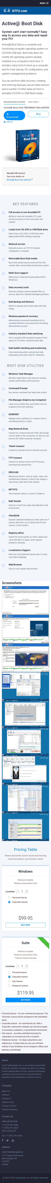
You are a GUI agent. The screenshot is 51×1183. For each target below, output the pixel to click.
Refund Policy (8, 1102)
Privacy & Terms (9, 1106)
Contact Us (6, 1098)
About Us (6, 1091)
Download (12, 117)
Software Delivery (9, 1109)
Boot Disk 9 (33, 102)
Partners (5, 1095)
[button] (44, 3)
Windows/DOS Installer (14, 102)
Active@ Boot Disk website (19, 180)
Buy (38, 113)
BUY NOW (25, 925)
